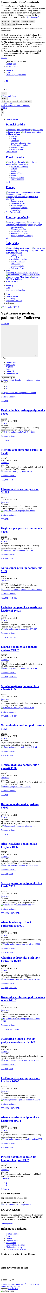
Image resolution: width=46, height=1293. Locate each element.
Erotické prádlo (17, 149)
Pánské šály (15, 264)
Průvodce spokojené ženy (16, 75)
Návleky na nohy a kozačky (22, 236)
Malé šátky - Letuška (19, 259)
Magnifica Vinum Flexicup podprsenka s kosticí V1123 (18, 1040)
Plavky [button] (8, 182)
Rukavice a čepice (18, 268)
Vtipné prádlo (16, 173)
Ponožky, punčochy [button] (13, 212)
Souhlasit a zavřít (28, 22)
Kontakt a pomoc (12, 1234)
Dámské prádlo (15, 124)
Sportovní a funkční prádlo (21, 143)
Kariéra (9, 1238)
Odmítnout (15, 22)
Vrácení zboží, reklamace (15, 1245)
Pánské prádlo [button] (11, 152)
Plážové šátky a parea (19, 208)
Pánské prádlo (15, 157)
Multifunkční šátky (18, 266)
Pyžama (14, 169)
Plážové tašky (16, 210)
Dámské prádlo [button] (12, 119)
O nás (8, 72)
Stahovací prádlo (17, 147)
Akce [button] (8, 270)
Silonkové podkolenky (19, 231)
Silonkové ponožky (18, 229)
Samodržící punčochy (19, 233)
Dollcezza (5, 324)
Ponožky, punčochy (18, 217)
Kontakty (9, 70)
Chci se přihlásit (7, 1223)
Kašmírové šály (17, 255)
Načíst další (5, 1178)
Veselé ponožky (17, 227)
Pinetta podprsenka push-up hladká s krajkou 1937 (18, 1158)
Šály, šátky (12, 243)
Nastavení (5, 22)
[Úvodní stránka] (8, 96)
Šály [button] (7, 238)
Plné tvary (15, 136)
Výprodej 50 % (12, 281)
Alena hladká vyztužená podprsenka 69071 (16, 924)
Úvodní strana (6, 1284)
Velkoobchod (11, 1243)
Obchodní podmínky (14, 1247)
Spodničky (15, 141)
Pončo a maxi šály (18, 261)
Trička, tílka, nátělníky (19, 166)
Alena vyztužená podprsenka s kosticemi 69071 (20, 1119)
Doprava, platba (12, 1240)
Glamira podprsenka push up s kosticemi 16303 (20, 959)
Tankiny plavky (17, 201)
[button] (2, 85)
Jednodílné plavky (18, 203)
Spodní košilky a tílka (19, 145)
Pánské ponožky (17, 180)
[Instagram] (7, 81)
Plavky (13, 138)
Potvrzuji (4, 58)
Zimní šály (15, 257)
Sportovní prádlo (17, 178)
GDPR (32, 1284)
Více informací (33, 17)
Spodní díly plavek (18, 205)
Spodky (14, 171)
